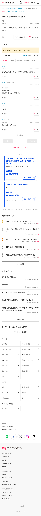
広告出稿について (6, 463)
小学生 (24, 392)
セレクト (4, 409)
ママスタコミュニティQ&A (9, 429)
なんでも (4, 344)
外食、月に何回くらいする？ (17, 11)
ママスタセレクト (6, 492)
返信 (5, 76)
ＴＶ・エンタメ (6, 349)
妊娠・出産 (25, 387)
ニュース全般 (26, 344)
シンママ (25, 398)
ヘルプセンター (6, 456)
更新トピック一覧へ (20, 147)
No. (3, 66)
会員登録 (26, 3)
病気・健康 (5, 360)
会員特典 (4, 460)
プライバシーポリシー (8, 477)
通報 (3, 37)
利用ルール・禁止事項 (8, 426)
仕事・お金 (25, 365)
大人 (3, 376)
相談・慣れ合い (27, 371)
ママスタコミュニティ (8, 495)
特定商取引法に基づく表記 (9, 484)
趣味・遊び (5, 371)
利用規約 (4, 474)
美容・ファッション (28, 360)
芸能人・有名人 (27, 349)
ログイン (33, 3)
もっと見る (20, 264)
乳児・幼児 (5, 392)
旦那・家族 (5, 355)
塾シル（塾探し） (6, 498)
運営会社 (4, 466)
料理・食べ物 (26, 355)
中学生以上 (5, 398)
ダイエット (5, 365)
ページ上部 (20, 506)
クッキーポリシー (6, 481)
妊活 (3, 387)
